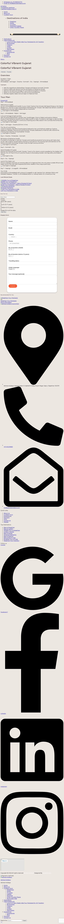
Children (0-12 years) (7, 207)
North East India (12, 898)
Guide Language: (14, 267)
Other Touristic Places (14, 897)
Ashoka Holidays (29, 873)
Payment (7, 916)
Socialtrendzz (47, 873)
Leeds (9, 907)
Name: (11, 221)
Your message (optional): (17, 274)
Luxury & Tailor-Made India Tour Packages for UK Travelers (25, 903)
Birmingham (11, 904)
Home (6, 885)
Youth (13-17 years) (6, 204)
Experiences (7, 912)
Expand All (4, 100)
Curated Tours (8, 888)
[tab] (3, 72)
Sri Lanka (9, 892)
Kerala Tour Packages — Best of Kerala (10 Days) (15, 185)
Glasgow (9, 906)
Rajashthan (10, 890)
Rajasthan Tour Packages (8, 301)
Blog (8, 915)
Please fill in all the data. (8, 210)
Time (3, 198)
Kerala (9, 891)
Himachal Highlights (7, 187)
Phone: (11, 241)
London (9, 909)
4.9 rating (3, 6)
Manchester (10, 910)
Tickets (3, 200)
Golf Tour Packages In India (9, 190)
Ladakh (9, 894)
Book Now (3, 212)
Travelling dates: (14, 261)
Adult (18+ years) (6, 201)
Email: (10, 228)
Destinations (7, 900)
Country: (11, 234)
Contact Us (7, 917)
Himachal (10, 895)
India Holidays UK (9, 901)
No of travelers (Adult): (16, 247)
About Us (7, 887)
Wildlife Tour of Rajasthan (9, 182)
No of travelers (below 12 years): (19, 254)
